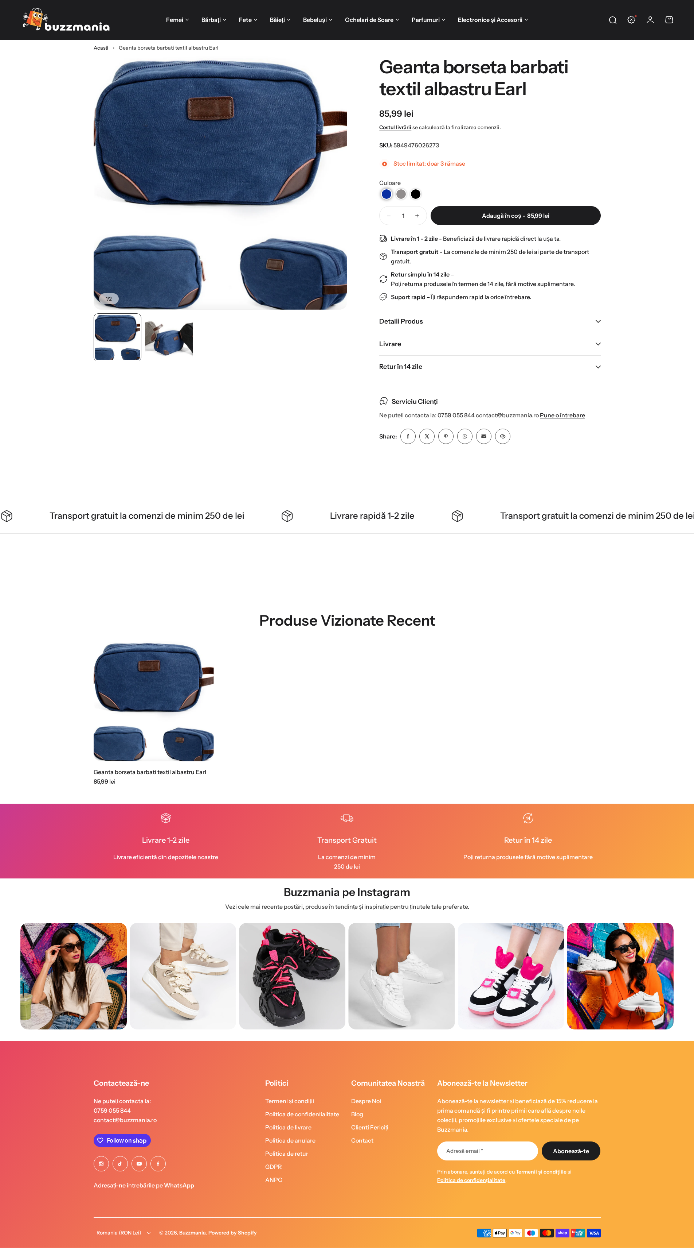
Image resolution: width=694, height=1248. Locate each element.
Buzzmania (192, 1232)
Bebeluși (315, 19)
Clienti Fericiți (369, 1127)
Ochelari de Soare (369, 19)
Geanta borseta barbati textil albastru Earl (150, 772)
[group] (73, 976)
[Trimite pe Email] (483, 436)
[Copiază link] (502, 436)
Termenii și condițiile (541, 1171)
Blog (357, 1114)
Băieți (277, 19)
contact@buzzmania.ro (125, 1120)
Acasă (101, 48)
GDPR (273, 1166)
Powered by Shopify (232, 1232)
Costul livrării (395, 127)
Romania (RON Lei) (119, 1232)
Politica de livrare (288, 1127)
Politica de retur (286, 1153)
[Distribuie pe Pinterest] (446, 436)
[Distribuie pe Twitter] (427, 436)
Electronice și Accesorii (490, 19)
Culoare (390, 182)
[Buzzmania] (65, 20)
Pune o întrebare (562, 415)
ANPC (273, 1179)
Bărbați (211, 19)
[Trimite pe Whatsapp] (465, 436)
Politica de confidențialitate (302, 1114)
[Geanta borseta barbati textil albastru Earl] (154, 701)
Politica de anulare (290, 1140)
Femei (174, 19)
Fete (245, 19)
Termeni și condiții (289, 1101)
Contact (362, 1140)
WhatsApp (179, 1185)
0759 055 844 (112, 1110)
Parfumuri (426, 19)
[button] (386, 194)
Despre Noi (366, 1101)
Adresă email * (464, 1150)
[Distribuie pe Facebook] (408, 436)
